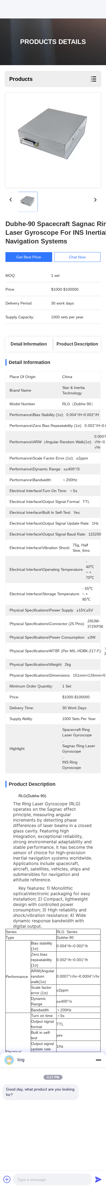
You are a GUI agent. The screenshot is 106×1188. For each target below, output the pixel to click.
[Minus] (98, 1060)
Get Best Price (28, 257)
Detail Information (29, 344)
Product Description (77, 344)
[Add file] (7, 1179)
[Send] (98, 1179)
